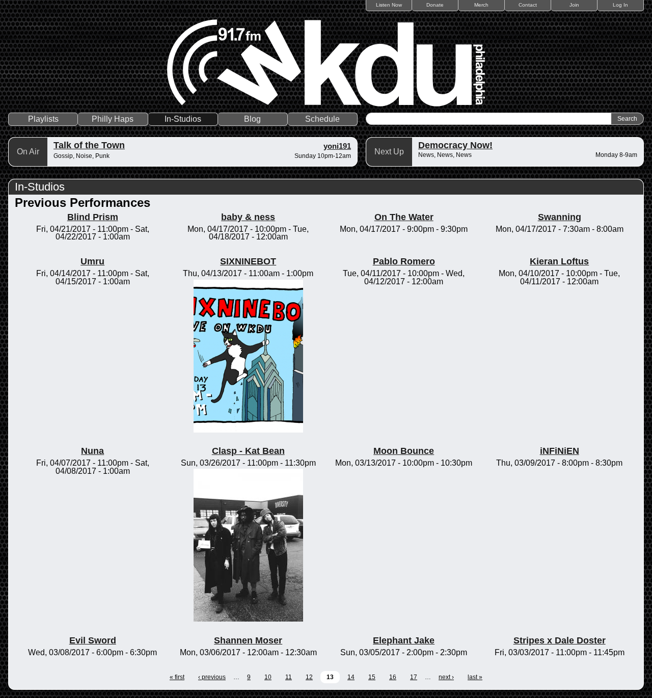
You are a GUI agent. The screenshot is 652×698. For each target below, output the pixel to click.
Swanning (559, 217)
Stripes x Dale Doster (559, 640)
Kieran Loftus (559, 261)
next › (446, 677)
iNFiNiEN (559, 451)
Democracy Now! (455, 145)
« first (177, 677)
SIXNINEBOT (248, 261)
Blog (252, 119)
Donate (435, 5)
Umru (92, 261)
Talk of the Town (89, 145)
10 (267, 677)
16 (392, 677)
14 (351, 677)
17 (413, 677)
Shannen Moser (248, 640)
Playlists (43, 119)
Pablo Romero (404, 261)
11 (288, 677)
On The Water (403, 217)
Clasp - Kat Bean (248, 451)
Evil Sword (92, 640)
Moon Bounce (403, 451)
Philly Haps (112, 119)
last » (475, 677)
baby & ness (248, 217)
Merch (481, 5)
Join (574, 5)
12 (309, 677)
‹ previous (212, 677)
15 (371, 677)
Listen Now (389, 5)
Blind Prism (92, 217)
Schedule (322, 119)
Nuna (92, 451)
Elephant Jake (403, 640)
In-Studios (183, 119)
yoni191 (337, 146)
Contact (528, 5)
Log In (620, 5)
